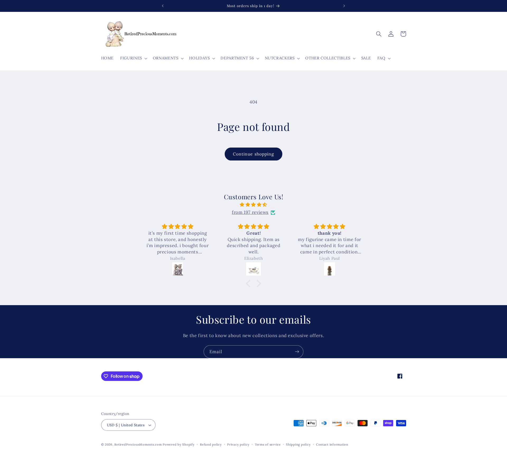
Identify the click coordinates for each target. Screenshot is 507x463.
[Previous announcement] (163, 6)
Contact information (332, 444)
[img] (253, 205)
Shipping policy (298, 444)
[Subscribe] (297, 351)
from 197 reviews (250, 212)
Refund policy (211, 444)
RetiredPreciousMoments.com (138, 444)
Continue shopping (253, 154)
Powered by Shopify (178, 444)
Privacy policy (238, 444)
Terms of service (268, 444)
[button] (133, 58)
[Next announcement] (344, 6)
